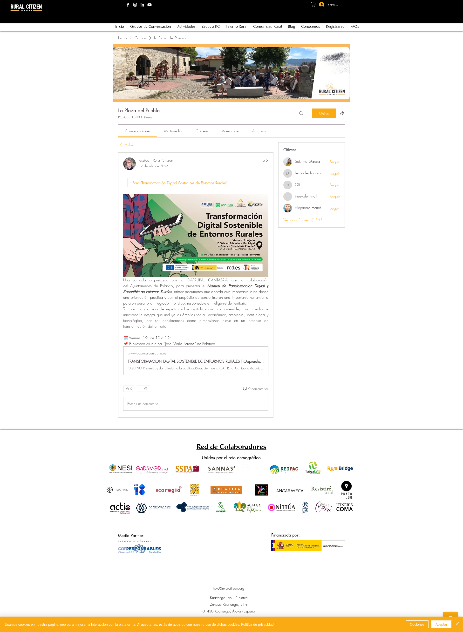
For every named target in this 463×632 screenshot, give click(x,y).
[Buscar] (301, 113)
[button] (313, 4)
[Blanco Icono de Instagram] (135, 4)
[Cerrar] (457, 624)
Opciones (417, 624)
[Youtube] (149, 4)
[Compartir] (265, 160)
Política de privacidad (257, 624)
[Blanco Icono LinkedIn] (142, 4)
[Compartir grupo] (342, 113)
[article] (195, 285)
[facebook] (127, 4)
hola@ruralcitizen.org (228, 588)
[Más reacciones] (143, 389)
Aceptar (441, 624)
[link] (137, 131)
